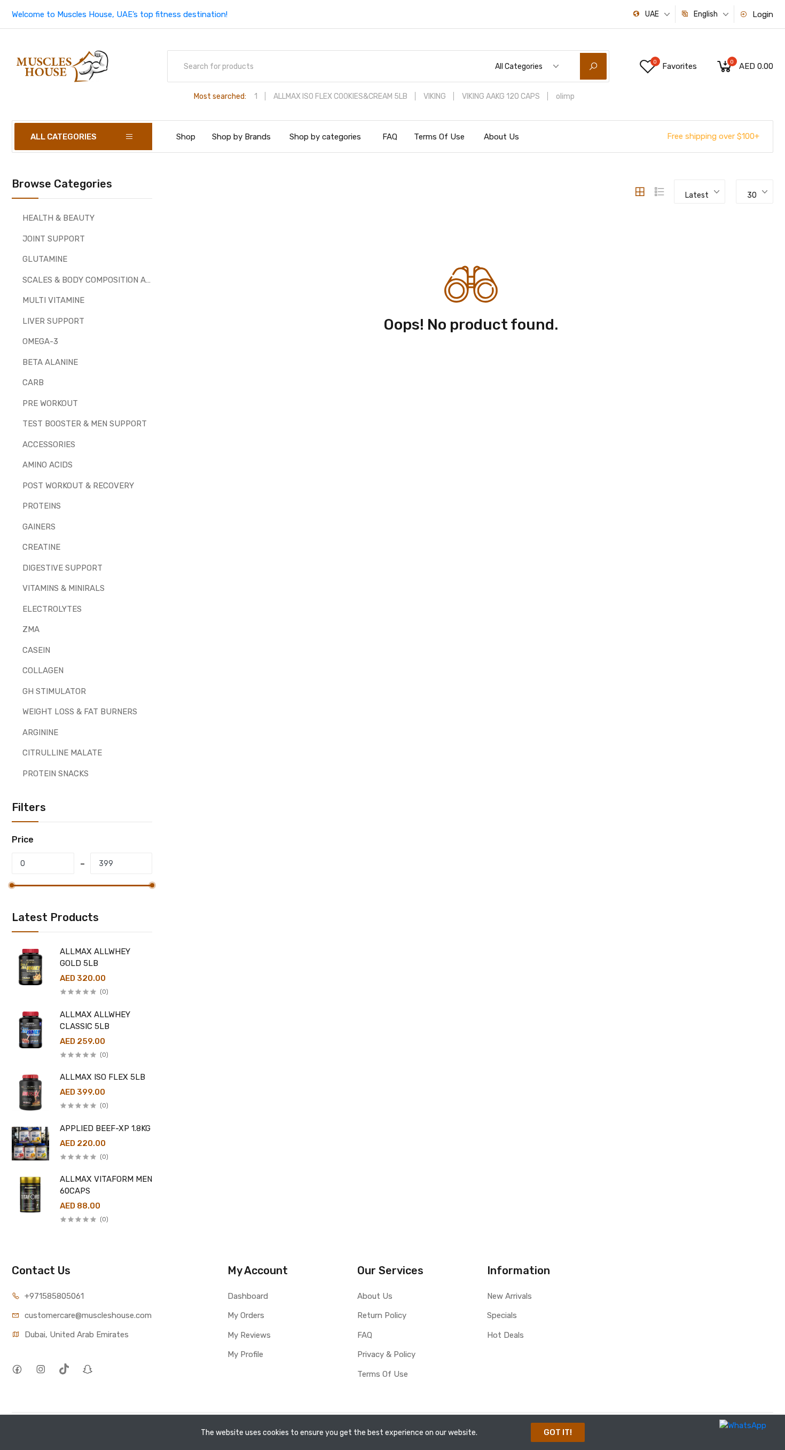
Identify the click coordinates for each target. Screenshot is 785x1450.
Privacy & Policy (386, 1354)
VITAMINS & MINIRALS (63, 588)
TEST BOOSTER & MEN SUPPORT (84, 423)
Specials (502, 1315)
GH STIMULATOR (54, 691)
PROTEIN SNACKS (55, 773)
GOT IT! (558, 1432)
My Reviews (249, 1335)
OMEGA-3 (40, 341)
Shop (185, 137)
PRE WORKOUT (50, 403)
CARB (33, 382)
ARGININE (40, 732)
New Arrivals (509, 1296)
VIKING (434, 96)
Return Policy (381, 1315)
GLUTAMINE (44, 259)
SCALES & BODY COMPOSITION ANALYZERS (87, 280)
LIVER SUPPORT (53, 321)
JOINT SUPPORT (53, 239)
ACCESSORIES (48, 444)
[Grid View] (639, 191)
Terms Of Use (439, 137)
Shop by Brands (241, 137)
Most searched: (220, 96)
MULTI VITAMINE (53, 300)
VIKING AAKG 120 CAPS (501, 96)
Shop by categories (325, 137)
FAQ (389, 137)
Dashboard (247, 1296)
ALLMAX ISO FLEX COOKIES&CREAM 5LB (340, 96)
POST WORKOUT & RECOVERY (78, 485)
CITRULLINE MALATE (62, 753)
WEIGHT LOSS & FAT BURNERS (79, 711)
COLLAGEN (43, 670)
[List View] (659, 191)
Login (761, 14)
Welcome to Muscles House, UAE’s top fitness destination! (119, 14)
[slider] (11, 885)
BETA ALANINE (50, 362)
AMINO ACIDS (47, 465)
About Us (501, 137)
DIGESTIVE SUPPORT (62, 568)
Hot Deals (505, 1335)
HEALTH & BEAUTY (58, 218)
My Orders (245, 1315)
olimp (565, 96)
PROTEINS (41, 506)
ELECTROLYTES (52, 609)
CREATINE (41, 547)
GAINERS (39, 527)
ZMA (31, 629)
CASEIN (36, 650)
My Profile (245, 1354)
